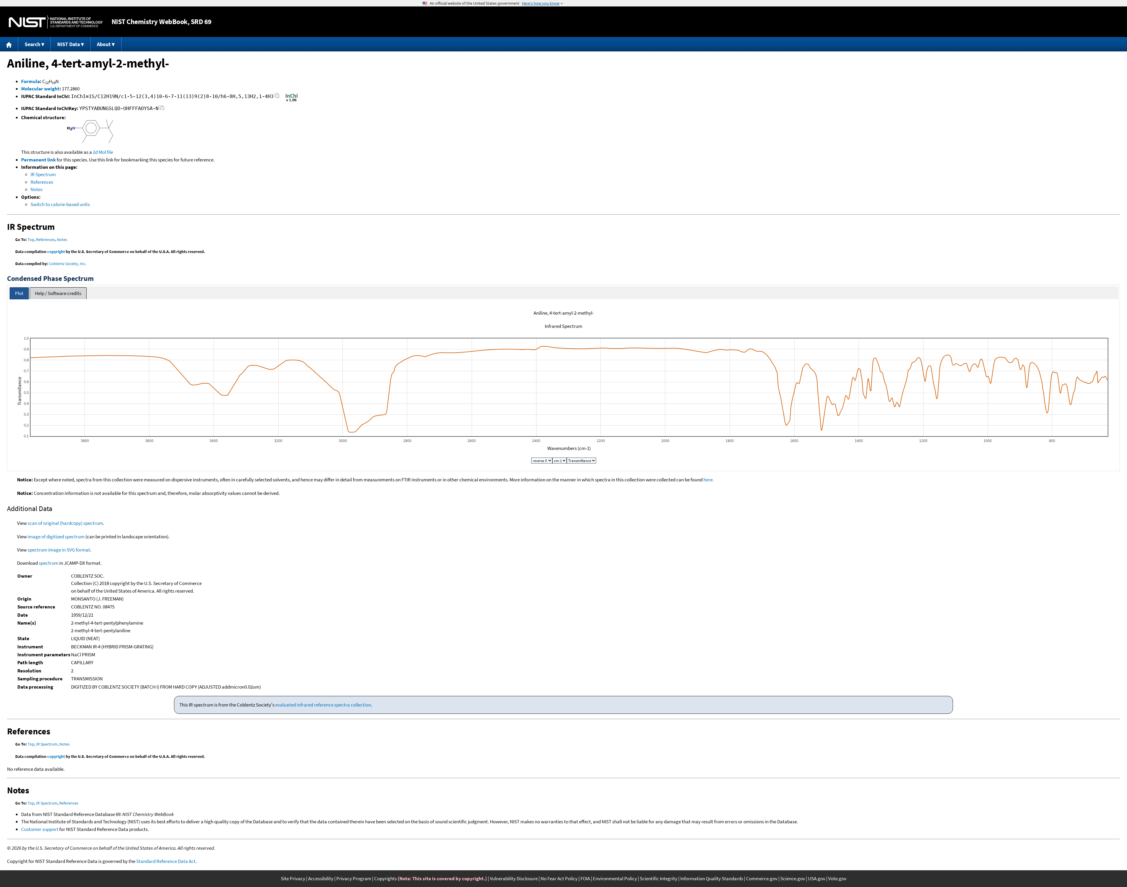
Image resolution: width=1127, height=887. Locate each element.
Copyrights (385, 878)
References (42, 182)
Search (32, 44)
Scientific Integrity (658, 878)
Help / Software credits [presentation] (58, 293)
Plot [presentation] (19, 293)
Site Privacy (293, 878)
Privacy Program (353, 878)
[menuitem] (9, 44)
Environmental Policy (615, 878)
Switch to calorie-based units (60, 204)
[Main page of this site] (9, 44)
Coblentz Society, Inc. (67, 263)
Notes (37, 189)
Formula (30, 81)
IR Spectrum (43, 174)
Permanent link (38, 159)
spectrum (48, 563)
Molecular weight (40, 88)
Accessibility (320, 878)
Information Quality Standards (711, 878)
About (104, 44)
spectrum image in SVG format (59, 550)
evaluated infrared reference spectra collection (323, 704)
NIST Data (68, 44)
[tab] (19, 293)
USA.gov (816, 878)
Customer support (39, 829)
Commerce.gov (761, 878)
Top (31, 239)
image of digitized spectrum (56, 536)
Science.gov (792, 878)
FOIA (585, 878)
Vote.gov (837, 878)
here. (708, 479)
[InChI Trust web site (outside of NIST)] (291, 101)
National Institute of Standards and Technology (56, 21)
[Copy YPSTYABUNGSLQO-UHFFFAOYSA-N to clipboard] (161, 109)
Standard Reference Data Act (165, 861)
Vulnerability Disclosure (514, 878)
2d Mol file (103, 152)
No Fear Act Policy (559, 878)
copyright (56, 251)
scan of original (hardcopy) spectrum (65, 523)
